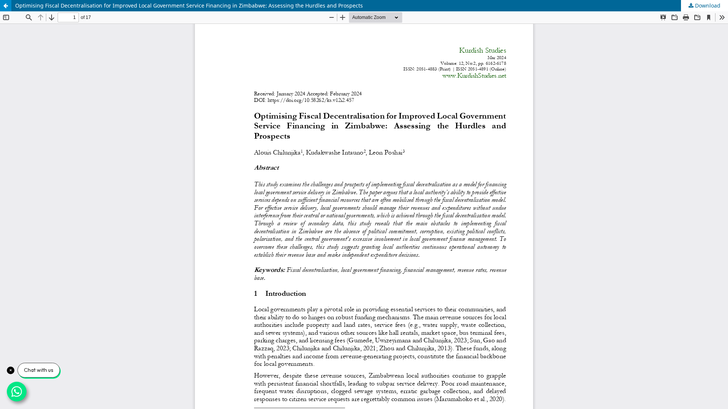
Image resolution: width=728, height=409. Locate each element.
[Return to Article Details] (5, 5)
